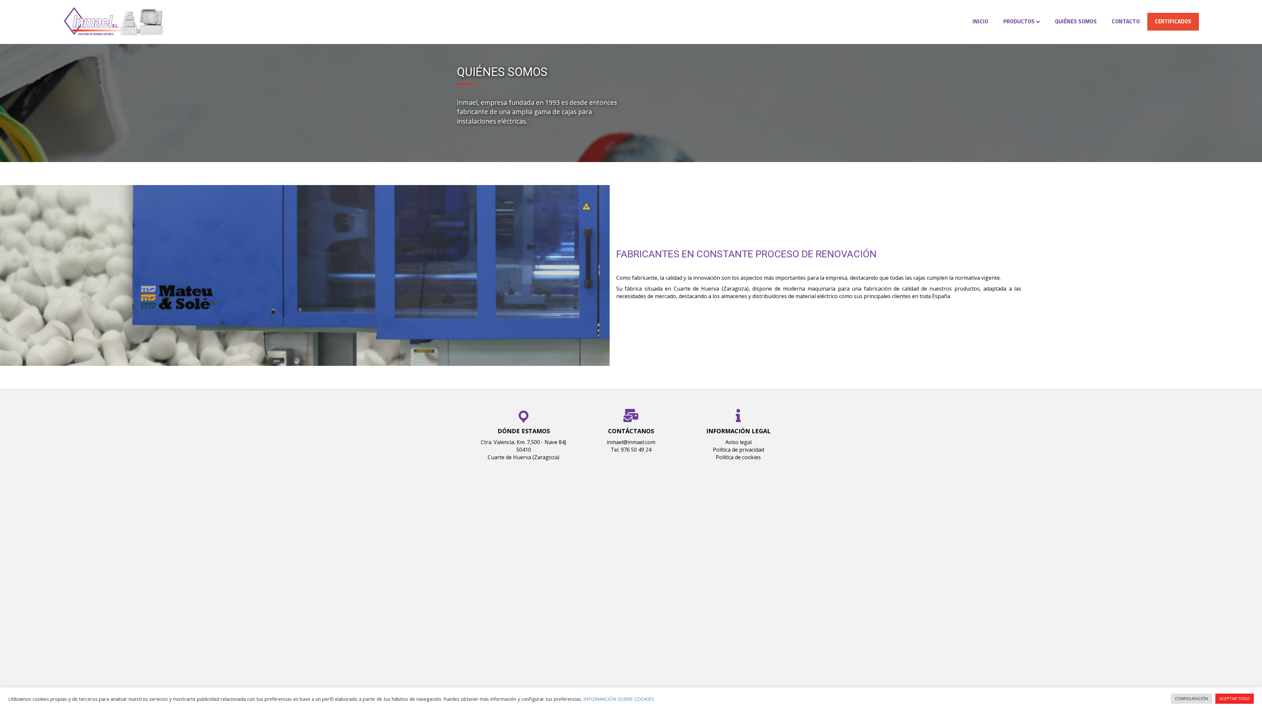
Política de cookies (738, 457)
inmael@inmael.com (631, 442)
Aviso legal (738, 442)
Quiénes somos (1076, 21)
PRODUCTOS (1019, 21)
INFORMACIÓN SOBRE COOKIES (618, 699)
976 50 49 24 (636, 449)
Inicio (980, 21)
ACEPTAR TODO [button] (1234, 698)
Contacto (1126, 21)
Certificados (1173, 21)
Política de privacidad (738, 449)
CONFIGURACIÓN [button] (1191, 698)
